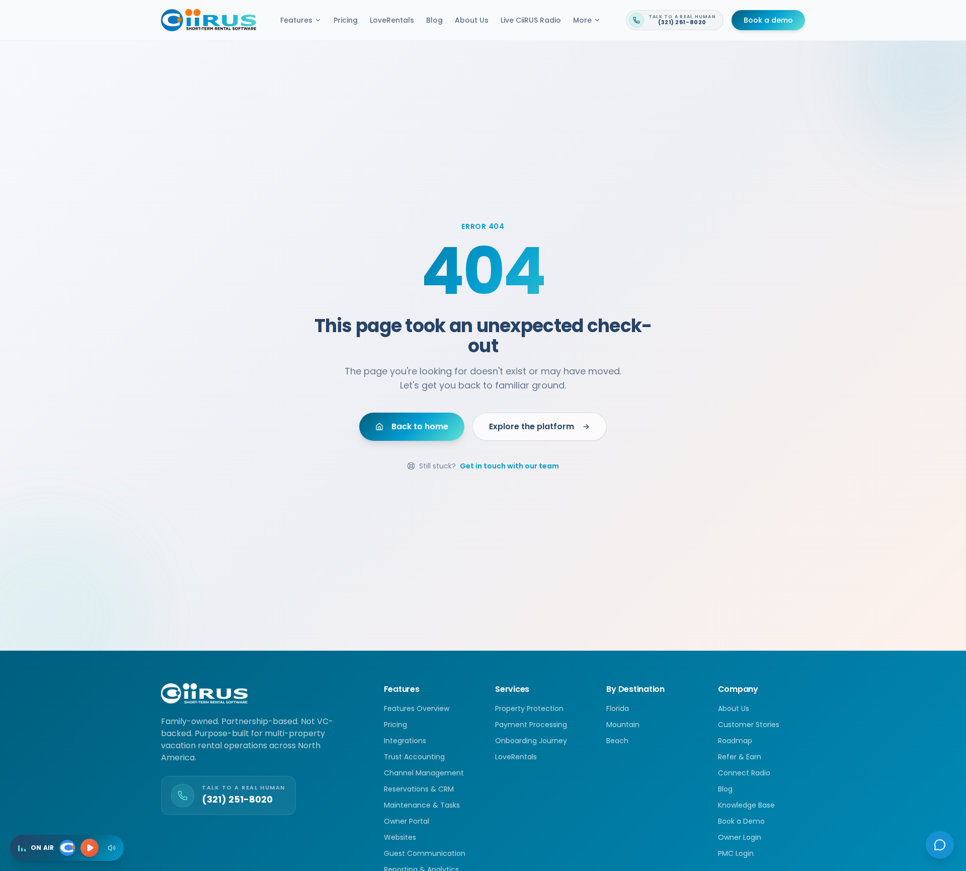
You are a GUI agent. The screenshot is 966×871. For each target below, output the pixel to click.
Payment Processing (531, 725)
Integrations (405, 741)
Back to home (419, 426)
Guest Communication (424, 853)
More (582, 20)
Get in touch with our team (509, 466)
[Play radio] (89, 848)
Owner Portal (406, 821)
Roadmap (735, 741)
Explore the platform (531, 426)
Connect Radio (744, 773)
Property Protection (529, 708)
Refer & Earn (739, 757)
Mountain (622, 725)
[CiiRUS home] (208, 20)
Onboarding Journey (531, 741)
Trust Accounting (414, 757)
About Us (472, 20)
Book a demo (768, 20)
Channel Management (424, 773)
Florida (617, 708)
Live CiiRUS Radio (531, 20)
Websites (400, 837)
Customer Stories (748, 725)
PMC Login (736, 853)
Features (296, 20)
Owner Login (739, 837)
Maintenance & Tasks (422, 805)
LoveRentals (392, 20)
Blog (434, 20)
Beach (617, 741)
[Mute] (112, 848)
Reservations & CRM (419, 789)
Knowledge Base (746, 805)
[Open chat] (940, 845)
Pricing (346, 20)
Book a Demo (741, 821)
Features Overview (416, 708)
